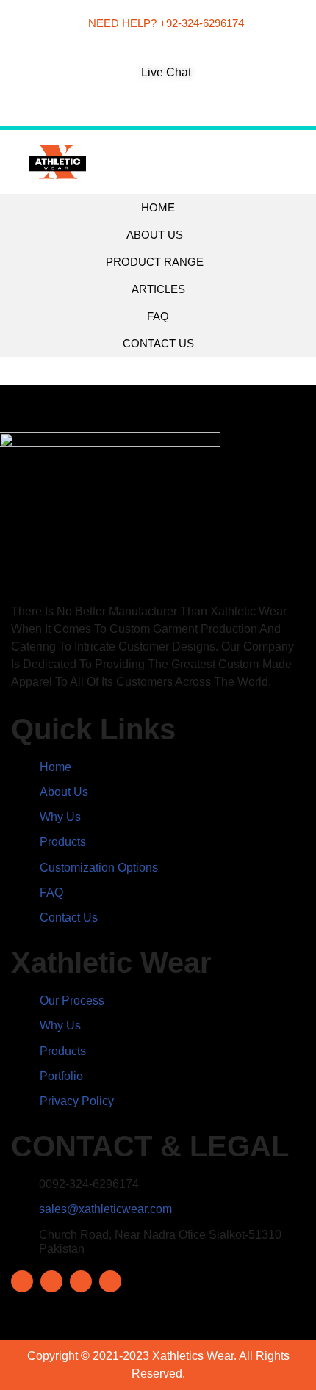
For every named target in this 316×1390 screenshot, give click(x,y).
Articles (158, 289)
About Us (154, 234)
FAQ (158, 316)
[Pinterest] (192, 107)
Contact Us (158, 343)
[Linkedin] (169, 107)
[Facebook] (123, 107)
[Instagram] (146, 107)
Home (158, 207)
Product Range (155, 262)
